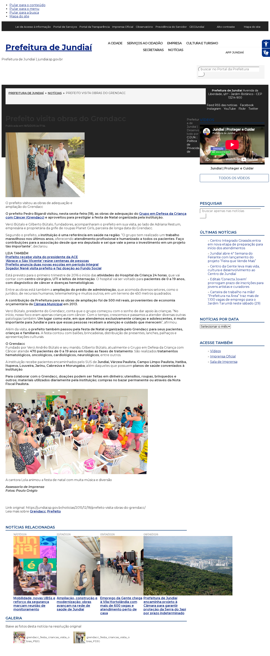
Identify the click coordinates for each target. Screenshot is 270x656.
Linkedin (248, 42)
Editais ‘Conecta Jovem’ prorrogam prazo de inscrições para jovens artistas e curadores (235, 283)
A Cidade (115, 43)
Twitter (253, 108)
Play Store (254, 52)
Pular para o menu (24, 9)
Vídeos (215, 351)
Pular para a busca (24, 12)
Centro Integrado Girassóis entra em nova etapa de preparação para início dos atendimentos (235, 244)
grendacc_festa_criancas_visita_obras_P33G (108, 637)
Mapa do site (19, 16)
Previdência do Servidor (171, 26)
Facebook (247, 105)
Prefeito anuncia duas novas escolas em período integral (52, 264)
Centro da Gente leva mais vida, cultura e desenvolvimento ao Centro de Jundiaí (234, 270)
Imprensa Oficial (122, 26)
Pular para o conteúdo (27, 5)
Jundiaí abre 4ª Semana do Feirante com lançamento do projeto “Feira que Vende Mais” (232, 257)
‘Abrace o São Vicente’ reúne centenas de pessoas (47, 261)
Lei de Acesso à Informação (33, 26)
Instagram (228, 42)
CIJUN (191, 137)
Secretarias (153, 50)
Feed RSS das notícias (222, 105)
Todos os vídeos (234, 178)
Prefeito (54, 511)
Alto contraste (226, 26)
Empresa (174, 43)
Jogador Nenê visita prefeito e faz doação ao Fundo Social (53, 268)
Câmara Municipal (48, 304)
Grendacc (38, 511)
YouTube (242, 42)
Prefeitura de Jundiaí (49, 47)
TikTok (235, 42)
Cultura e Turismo (202, 43)
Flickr (255, 42)
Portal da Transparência (94, 26)
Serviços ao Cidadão (145, 43)
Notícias (175, 50)
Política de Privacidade (193, 146)
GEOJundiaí (196, 26)
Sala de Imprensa (223, 362)
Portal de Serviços (65, 26)
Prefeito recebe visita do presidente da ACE (42, 257)
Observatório (144, 26)
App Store (248, 52)
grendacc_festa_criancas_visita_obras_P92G (48, 637)
